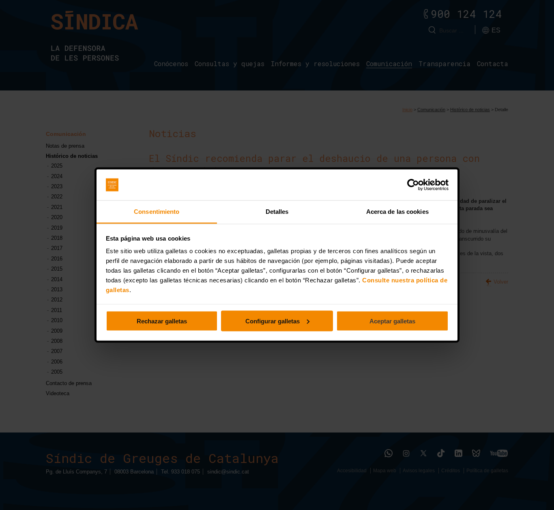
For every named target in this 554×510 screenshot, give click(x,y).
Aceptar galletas (392, 320)
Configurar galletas (272, 320)
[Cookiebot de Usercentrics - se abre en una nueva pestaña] (413, 185)
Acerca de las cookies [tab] (397, 211)
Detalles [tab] (277, 211)
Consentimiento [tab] (156, 211)
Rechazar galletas (162, 320)
